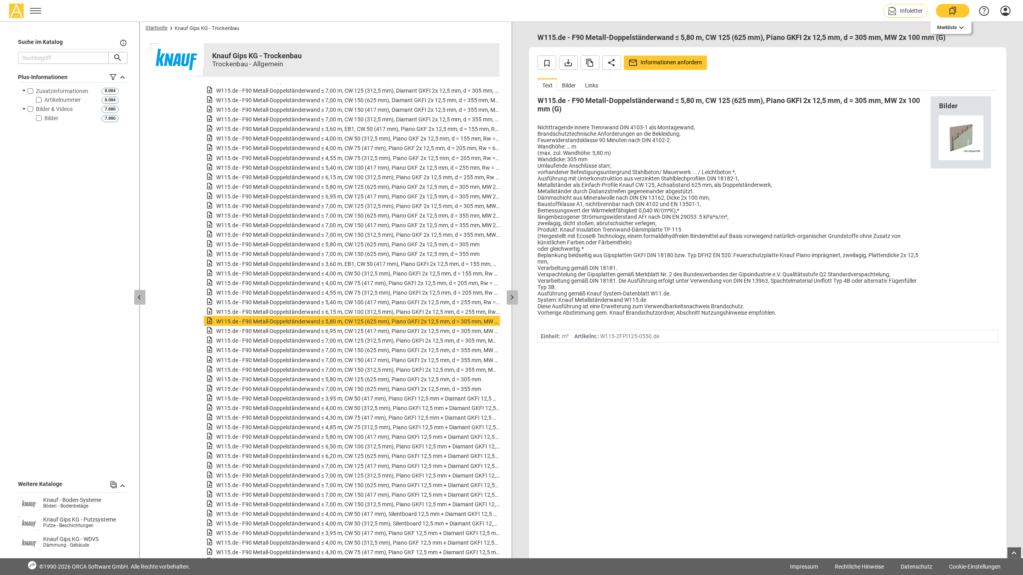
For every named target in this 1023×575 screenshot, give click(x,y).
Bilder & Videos (54, 109)
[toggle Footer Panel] (1014, 552)
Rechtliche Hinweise (859, 566)
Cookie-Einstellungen (975, 566)
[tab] (547, 84)
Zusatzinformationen (62, 91)
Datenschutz (916, 566)
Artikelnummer (62, 100)
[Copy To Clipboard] (590, 63)
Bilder (51, 118)
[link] (952, 11)
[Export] (568, 63)
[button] (905, 11)
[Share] (611, 63)
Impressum (804, 566)
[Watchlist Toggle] (546, 63)
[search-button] (117, 57)
